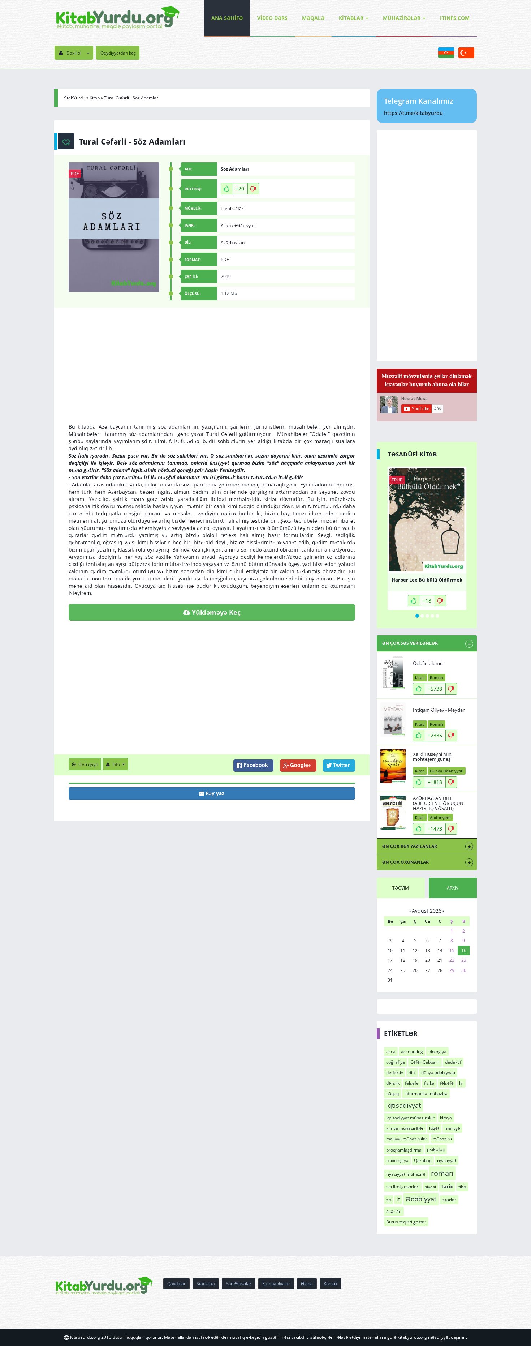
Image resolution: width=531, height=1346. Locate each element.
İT (398, 1200)
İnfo (116, 764)
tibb (462, 1187)
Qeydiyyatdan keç (118, 53)
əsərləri (394, 1211)
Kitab (95, 98)
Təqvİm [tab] (400, 888)
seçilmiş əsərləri (402, 1186)
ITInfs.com (455, 17)
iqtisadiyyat (403, 1105)
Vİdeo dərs (272, 17)
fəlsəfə (447, 1083)
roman (442, 1173)
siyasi (430, 1187)
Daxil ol (73, 53)
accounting (412, 1052)
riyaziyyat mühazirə (406, 1174)
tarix (447, 1186)
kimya (446, 1118)
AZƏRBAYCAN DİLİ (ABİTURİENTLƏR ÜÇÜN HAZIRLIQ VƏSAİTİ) (438, 803)
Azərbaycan (233, 242)
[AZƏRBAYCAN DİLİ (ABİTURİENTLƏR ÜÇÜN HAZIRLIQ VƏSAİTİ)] (393, 813)
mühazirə (442, 1139)
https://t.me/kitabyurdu (413, 113)
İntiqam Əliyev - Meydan (439, 710)
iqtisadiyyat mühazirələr (410, 1118)
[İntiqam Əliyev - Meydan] (393, 719)
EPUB (397, 480)
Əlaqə (307, 1284)
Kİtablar (351, 17)
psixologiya (397, 1160)
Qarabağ (423, 1160)
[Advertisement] (212, 372)
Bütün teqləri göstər (406, 1222)
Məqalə (313, 17)
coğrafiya (395, 1062)
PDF (75, 174)
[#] (118, 18)
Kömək (330, 1284)
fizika (429, 1083)
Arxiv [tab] (452, 888)
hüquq (392, 1093)
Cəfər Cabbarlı (425, 1062)
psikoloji (436, 1149)
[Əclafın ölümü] (393, 673)
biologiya (437, 1052)
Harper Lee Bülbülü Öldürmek (427, 580)
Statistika (206, 1284)
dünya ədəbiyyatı (438, 1072)
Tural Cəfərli (233, 208)
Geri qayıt (88, 764)
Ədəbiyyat (244, 225)
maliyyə (452, 1128)
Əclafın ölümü (428, 663)
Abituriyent (440, 817)
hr (461, 1083)
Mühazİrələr (401, 17)
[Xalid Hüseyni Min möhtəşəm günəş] (393, 766)
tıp (388, 1200)
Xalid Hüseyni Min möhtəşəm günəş (432, 756)
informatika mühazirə (426, 1093)
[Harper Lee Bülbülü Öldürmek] (427, 519)
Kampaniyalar (276, 1284)
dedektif (453, 1062)
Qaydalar (176, 1284)
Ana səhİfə (227, 17)
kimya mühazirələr (405, 1128)
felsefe (412, 1083)
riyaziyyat (446, 1160)
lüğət (434, 1128)
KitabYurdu (74, 98)
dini (412, 1072)
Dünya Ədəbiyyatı (446, 770)
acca (391, 1052)
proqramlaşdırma (404, 1150)
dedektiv (394, 1072)
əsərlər (449, 1200)
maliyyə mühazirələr (406, 1139)
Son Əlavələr (238, 1284)
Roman (436, 677)
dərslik (393, 1083)
